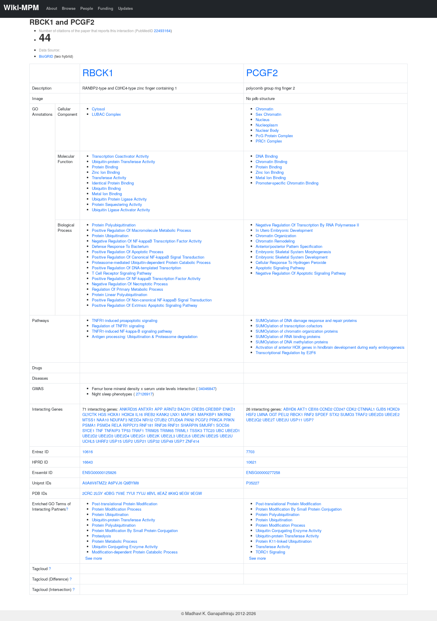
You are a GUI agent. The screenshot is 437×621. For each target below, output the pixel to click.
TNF (99, 430)
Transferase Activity (109, 177)
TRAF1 (138, 430)
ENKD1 (229, 409)
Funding (105, 8)
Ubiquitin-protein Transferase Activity (123, 161)
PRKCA (215, 420)
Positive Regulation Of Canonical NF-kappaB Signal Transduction (148, 257)
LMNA (262, 414)
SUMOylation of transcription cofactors (289, 326)
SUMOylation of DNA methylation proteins (292, 342)
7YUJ (141, 493)
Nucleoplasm (267, 125)
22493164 (162, 30)
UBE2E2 (392, 414)
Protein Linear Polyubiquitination (119, 294)
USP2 (128, 441)
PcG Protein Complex (274, 135)
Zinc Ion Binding (106, 172)
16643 (87, 462)
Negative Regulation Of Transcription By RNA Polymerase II (307, 225)
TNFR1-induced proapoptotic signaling (124, 320)
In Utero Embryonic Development (284, 230)
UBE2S (212, 436)
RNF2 (309, 414)
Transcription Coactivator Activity (120, 156)
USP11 (296, 420)
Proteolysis (101, 536)
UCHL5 (88, 441)
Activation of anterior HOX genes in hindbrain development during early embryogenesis (330, 347)
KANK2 (162, 414)
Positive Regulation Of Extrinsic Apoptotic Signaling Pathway (144, 305)
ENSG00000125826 (99, 472)
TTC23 (209, 430)
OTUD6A (175, 420)
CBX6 (313, 409)
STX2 (334, 414)
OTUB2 (160, 420)
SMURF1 (207, 425)
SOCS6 (222, 425)
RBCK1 (98, 72)
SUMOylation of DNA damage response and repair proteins (306, 320)
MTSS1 (88, 420)
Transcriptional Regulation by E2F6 (286, 352)
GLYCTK (89, 414)
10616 (87, 451)
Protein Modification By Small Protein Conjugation (135, 530)
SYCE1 (88, 430)
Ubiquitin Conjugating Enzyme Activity (125, 546)
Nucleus (263, 119)
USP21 (140, 441)
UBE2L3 (168, 436)
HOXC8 (128, 414)
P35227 (252, 483)
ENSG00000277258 (263, 472)
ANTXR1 (145, 409)
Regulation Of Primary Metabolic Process (127, 289)
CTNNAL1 (366, 409)
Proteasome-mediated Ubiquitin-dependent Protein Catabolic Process (151, 262)
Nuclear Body (267, 130)
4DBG (109, 493)
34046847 (207, 388)
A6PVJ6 (115, 483)
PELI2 (283, 414)
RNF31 (174, 425)
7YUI (130, 493)
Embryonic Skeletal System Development (292, 257)
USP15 (115, 441)
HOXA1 (114, 414)
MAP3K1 (189, 414)
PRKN (229, 420)
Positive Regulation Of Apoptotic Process (128, 251)
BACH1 (183, 409)
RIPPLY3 (130, 425)
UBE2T (268, 420)
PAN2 (189, 420)
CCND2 (326, 409)
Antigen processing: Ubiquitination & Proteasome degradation (144, 336)
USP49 (167, 441)
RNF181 (146, 425)
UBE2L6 (183, 436)
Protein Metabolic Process (114, 541)
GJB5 (381, 409)
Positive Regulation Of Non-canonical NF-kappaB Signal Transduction (152, 300)
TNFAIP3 (112, 430)
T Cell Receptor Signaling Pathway (122, 273)
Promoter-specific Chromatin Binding (287, 183)
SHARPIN (189, 425)
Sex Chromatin (268, 114)
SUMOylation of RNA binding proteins (288, 336)
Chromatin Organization (276, 235)
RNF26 (160, 425)
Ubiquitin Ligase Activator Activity (121, 209)
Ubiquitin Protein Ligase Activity (119, 199)
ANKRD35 (128, 409)
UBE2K (153, 436)
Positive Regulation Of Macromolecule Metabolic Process (141, 230)
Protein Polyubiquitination (114, 225)
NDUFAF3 (118, 420)
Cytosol (98, 109)
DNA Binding (267, 156)
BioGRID (46, 56)
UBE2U (226, 436)
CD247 (339, 409)
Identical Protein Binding (113, 183)
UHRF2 (102, 441)
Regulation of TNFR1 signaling (118, 326)
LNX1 (175, 414)
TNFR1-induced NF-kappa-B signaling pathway (132, 331)
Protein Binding (105, 167)
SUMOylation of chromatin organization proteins (297, 331)
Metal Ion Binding (107, 193)
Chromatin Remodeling (275, 241)
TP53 (126, 430)
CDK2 (351, 409)
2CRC (87, 493)
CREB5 (197, 409)
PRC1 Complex (269, 141)
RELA (116, 425)
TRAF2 (361, 414)
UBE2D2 (89, 436)
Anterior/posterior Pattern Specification (289, 246)
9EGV (184, 493)
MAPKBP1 (207, 414)
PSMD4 (103, 425)
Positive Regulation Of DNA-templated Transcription (136, 267)
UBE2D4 (121, 436)
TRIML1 (181, 430)
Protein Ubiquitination (110, 235)
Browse (69, 8)
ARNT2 (170, 409)
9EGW (196, 493)
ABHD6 (289, 409)
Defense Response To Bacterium (120, 246)
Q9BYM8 (131, 483)
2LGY (98, 493)
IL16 (139, 414)
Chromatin (264, 109)
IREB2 (149, 414)
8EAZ (162, 493)
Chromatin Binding (271, 161)
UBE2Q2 (253, 420)
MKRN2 (224, 414)
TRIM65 (167, 430)
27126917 (144, 394)
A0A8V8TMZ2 (94, 483)
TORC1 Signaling (270, 552)
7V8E (120, 493)
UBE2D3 (105, 436)
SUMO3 (347, 414)
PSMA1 (89, 425)
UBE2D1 (232, 430)
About (51, 8)
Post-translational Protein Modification (124, 503)
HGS (102, 414)
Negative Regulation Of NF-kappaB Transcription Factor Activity (147, 241)
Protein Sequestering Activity (117, 204)
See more (93, 558)
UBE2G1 (138, 436)
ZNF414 (192, 441)
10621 (251, 462)
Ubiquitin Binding (106, 188)
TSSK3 (196, 430)
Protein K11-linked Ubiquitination (284, 541)
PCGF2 (262, 72)
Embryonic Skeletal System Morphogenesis (293, 251)
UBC (220, 430)
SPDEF (321, 414)
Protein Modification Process (117, 509)
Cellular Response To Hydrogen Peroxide (291, 262)
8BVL (151, 493)
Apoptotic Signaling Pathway (280, 267)
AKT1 (302, 409)
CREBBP (213, 409)
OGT (273, 414)
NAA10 (103, 420)
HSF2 (251, 414)
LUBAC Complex (106, 114)
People (86, 8)
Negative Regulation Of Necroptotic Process (130, 284)
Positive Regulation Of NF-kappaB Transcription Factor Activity (146, 278)
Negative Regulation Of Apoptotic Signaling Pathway (301, 273)
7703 (250, 451)
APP (159, 409)
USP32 (153, 441)
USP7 (179, 441)
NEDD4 (134, 420)
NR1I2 (147, 420)
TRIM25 (152, 430)
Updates (125, 8)
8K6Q (173, 493)
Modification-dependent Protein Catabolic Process (135, 552)
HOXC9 (393, 409)
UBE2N (198, 436)
